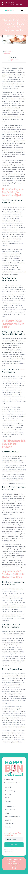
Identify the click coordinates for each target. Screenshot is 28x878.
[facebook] (12, 868)
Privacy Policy (11, 849)
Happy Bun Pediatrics (8, 52)
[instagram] (15, 868)
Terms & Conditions (9, 851)
